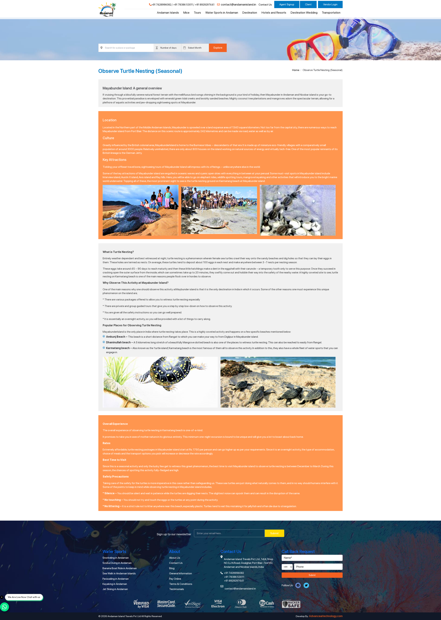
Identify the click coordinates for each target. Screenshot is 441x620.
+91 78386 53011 (183, 4)
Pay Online (175, 578)
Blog (172, 568)
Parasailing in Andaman (115, 578)
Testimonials (176, 589)
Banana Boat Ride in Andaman (119, 568)
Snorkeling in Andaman (115, 557)
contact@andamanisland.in (238, 4)
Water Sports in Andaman (221, 12)
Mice (186, 12)
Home (295, 70)
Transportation (331, 12)
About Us (174, 557)
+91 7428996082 (161, 4)
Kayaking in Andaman (114, 584)
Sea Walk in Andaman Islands (119, 573)
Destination (249, 12)
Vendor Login (330, 4)
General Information (180, 573)
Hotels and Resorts (273, 12)
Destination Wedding (304, 12)
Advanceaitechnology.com (326, 616)
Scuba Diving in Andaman (117, 563)
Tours (197, 12)
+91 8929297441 (204, 4)
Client (308, 4)
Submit (274, 533)
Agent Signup (286, 4)
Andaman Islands (168, 12)
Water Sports (114, 551)
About (174, 551)
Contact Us (265, 4)
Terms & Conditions (180, 584)
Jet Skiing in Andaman (115, 589)
